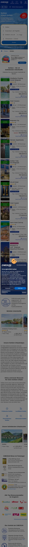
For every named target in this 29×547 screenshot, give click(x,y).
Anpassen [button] (7, 288)
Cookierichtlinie (5, 292)
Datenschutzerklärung (6, 290)
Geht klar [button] (20, 288)
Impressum (24, 292)
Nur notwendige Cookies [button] (21, 264)
